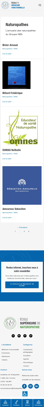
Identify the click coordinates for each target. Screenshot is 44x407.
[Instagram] (13, 335)
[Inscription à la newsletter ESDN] (30, 335)
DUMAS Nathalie (11, 150)
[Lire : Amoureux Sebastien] (22, 185)
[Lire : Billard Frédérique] (16, 75)
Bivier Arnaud (10, 45)
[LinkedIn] (19, 335)
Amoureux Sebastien (14, 209)
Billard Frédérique (12, 93)
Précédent (22, 227)
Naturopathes (7, 49)
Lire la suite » (7, 53)
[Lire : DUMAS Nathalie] (20, 127)
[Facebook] (25, 335)
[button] (39, 5)
